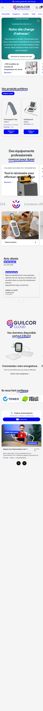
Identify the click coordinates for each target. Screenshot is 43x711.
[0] (40, 7)
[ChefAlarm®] (31, 108)
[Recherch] (37, 7)
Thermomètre (6, 14)
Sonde (33, 14)
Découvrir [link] (7, 72)
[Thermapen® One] (11, 108)
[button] (19, 301)
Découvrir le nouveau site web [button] (21, 56)
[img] (22, 261)
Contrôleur (26, 14)
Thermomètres (10, 242)
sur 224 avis (8, 265)
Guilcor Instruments (23, 413)
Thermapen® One (10, 119)
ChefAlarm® (28, 119)
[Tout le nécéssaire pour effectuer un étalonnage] (20, 180)
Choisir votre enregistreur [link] (19, 374)
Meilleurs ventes (8, 93)
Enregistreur (16, 14)
